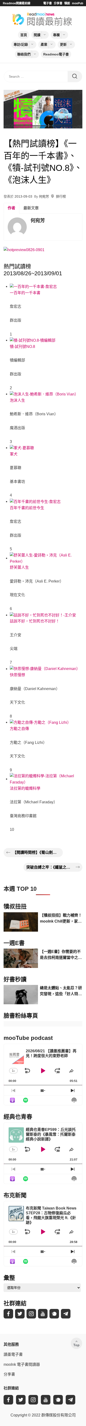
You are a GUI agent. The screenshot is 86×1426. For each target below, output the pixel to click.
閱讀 (37, 35)
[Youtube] (43, 1313)
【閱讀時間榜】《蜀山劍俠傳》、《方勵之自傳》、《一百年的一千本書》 (36, 852)
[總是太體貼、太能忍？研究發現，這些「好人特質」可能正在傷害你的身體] (21, 994)
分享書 (58, 3)
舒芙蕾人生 (19, 567)
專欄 (56, 35)
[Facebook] (8, 1313)
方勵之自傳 (19, 729)
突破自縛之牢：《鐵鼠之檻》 (50, 867)
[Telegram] (65, 1313)
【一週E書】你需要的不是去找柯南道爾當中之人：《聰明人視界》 (60, 955)
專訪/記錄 (21, 44)
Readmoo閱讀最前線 (16, 3)
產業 (44, 44)
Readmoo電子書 (56, 54)
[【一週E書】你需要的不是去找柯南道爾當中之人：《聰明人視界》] (21, 958)
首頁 (23, 35)
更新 (63, 44)
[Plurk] (54, 1313)
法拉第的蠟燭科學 (25, 788)
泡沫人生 (17, 400)
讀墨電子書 (13, 1354)
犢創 (67, 3)
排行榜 (61, 196)
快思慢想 (17, 675)
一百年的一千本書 (25, 293)
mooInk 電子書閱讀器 (22, 1364)
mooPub (77, 3)
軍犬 (13, 454)
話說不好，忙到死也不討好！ (34, 621)
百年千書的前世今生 (27, 508)
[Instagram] (31, 1313)
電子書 (47, 3)
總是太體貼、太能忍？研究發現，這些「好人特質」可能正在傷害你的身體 (61, 991)
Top (76, 1345)
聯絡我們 (24, 54)
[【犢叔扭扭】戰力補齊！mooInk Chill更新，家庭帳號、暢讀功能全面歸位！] (21, 922)
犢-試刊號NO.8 (22, 347)
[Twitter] (20, 1313)
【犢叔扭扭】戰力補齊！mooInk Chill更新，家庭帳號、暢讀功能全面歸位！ (61, 918)
